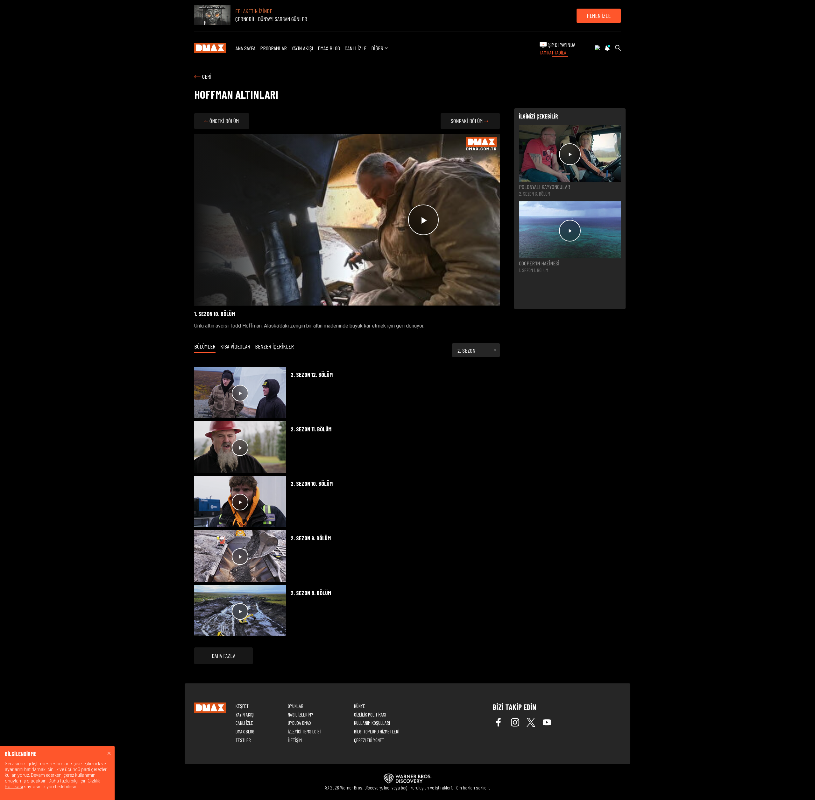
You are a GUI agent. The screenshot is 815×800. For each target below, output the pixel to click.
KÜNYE (359, 706)
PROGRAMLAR (273, 48)
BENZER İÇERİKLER (274, 346)
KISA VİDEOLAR (235, 346)
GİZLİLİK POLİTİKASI (370, 714)
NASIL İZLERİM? (300, 714)
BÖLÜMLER (205, 346)
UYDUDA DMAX (299, 723)
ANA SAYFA (245, 48)
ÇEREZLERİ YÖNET (369, 740)
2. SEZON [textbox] (466, 350)
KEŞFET (242, 706)
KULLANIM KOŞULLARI (372, 723)
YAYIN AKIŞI (302, 48)
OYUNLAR (295, 706)
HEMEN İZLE (599, 15)
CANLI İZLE (355, 48)
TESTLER (243, 740)
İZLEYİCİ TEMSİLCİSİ (304, 731)
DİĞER (377, 48)
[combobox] (476, 350)
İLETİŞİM (295, 740)
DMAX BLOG (329, 48)
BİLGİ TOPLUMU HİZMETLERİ (376, 731)
